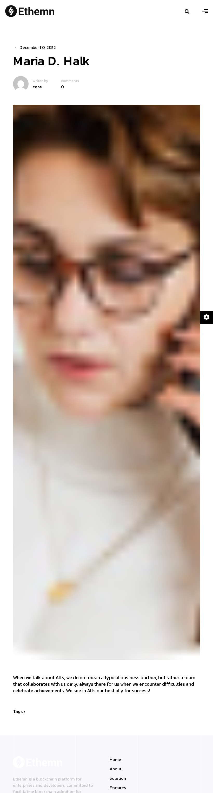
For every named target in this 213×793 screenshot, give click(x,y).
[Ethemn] (29, 10)
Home (115, 759)
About (115, 769)
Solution (118, 778)
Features (118, 787)
